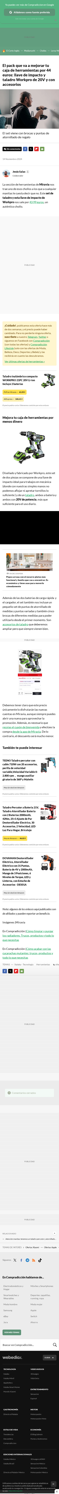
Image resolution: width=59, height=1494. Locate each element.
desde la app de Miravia (26, 731)
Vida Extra (35, 1378)
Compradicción (41, 340)
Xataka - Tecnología (23, 964)
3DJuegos (35, 1374)
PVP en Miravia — (14, 392)
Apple (33, 1310)
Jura (5, 1322)
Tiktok (39, 1259)
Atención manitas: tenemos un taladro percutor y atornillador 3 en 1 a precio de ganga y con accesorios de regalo (31, 1239)
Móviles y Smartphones (42, 1286)
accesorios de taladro (15, 624)
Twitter (31, 149)
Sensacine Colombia (39, 1468)
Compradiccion (9, 1443)
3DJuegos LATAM (38, 1459)
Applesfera (7, 1383)
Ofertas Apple (50, 1247)
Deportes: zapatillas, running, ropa (40, 1297)
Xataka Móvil (8, 1378)
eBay (5, 1316)
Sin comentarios (13, 149)
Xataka (6, 1374)
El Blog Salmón (37, 1434)
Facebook (25, 149)
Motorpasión (36, 1414)
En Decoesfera (16, 573)
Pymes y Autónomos (39, 1439)
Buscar (55, 1345)
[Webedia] (12, 1359)
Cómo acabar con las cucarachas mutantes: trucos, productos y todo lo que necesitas (28, 953)
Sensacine (35, 1394)
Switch (34, 1316)
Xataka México (9, 1459)
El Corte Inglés (13, 50)
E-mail (42, 149)
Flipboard (36, 149)
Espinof (34, 1398)
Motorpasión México (39, 1472)
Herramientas (43, 964)
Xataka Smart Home (11, 1387)
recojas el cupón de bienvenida (21, 727)
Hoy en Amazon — (15, 838)
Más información (15, 1491)
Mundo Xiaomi (9, 1391)
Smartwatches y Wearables (11, 1297)
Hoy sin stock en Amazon (14, 787)
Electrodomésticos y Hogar (13, 1288)
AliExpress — (13, 399)
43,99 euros (36, 202)
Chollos (43, 50)
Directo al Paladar (10, 1414)
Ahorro (34, 1322)
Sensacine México (38, 1463)
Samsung (7, 1310)
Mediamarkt (29, 50)
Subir (47, 1357)
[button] (20, 172)
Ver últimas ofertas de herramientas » (25, 361)
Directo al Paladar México (14, 1472)
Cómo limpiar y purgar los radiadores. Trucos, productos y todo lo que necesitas (28, 935)
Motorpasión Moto (38, 1418)
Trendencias (8, 1434)
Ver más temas (11, 1332)
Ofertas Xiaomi (32, 1247)
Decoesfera (8, 1439)
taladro (29, 495)
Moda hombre (10, 1304)
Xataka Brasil (8, 1463)
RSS (33, 1259)
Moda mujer (36, 1304)
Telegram (32, 336)
